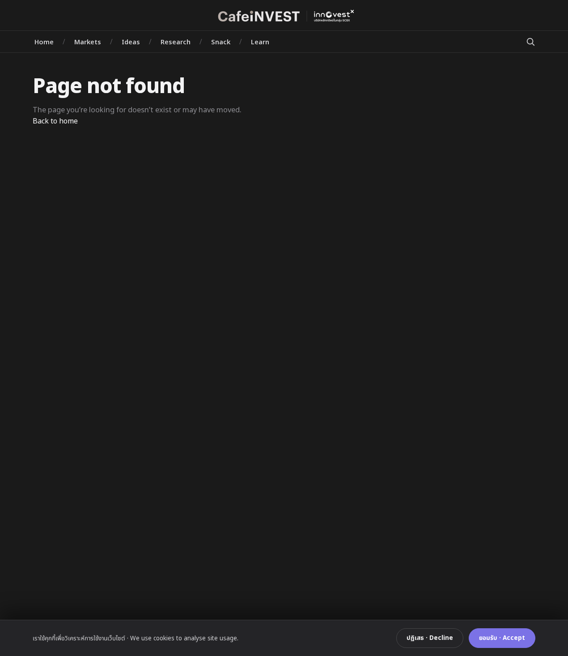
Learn (260, 41)
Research (176, 41)
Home (44, 41)
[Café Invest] (284, 16)
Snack (220, 41)
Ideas (131, 41)
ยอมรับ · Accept (502, 638)
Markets (87, 41)
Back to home (55, 121)
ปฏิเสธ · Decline (430, 638)
